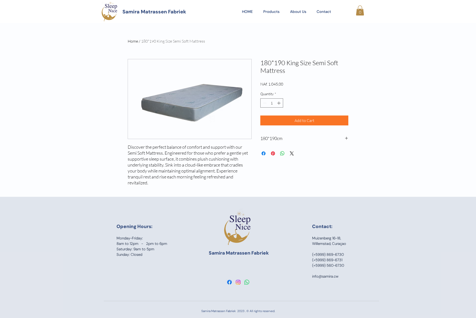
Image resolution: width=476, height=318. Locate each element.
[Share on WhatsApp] (282, 153)
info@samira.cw (325, 276)
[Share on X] (292, 153)
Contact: (322, 226)
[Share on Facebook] (264, 153)
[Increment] (279, 103)
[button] (360, 10)
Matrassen (238, 253)
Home (133, 41)
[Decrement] (264, 103)
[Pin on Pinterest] (273, 153)
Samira (217, 253)
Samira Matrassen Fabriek (154, 11)
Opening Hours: (134, 226)
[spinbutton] (271, 103)
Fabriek (260, 253)
